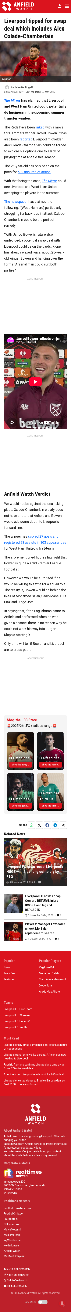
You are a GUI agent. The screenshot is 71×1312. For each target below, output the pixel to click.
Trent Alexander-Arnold (53, 979)
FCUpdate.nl (11, 1218)
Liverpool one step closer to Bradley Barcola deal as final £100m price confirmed (34, 1082)
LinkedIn (11, 1193)
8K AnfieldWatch (16, 1286)
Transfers (10, 973)
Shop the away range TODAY (22, 764)
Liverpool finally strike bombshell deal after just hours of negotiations (35, 1046)
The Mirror (49, 181)
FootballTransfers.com (17, 1208)
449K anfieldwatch (17, 1274)
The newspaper (16, 202)
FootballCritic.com (14, 1213)
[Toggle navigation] (66, 6)
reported (26, 139)
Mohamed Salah (49, 973)
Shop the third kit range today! (52, 805)
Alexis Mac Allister (50, 991)
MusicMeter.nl (12, 1234)
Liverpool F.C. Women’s (17, 1015)
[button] (59, 6)
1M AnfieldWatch (16, 1280)
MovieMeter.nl (12, 1229)
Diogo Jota (45, 985)
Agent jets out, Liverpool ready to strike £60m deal (34, 1074)
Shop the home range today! (52, 764)
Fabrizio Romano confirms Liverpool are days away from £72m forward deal (34, 1066)
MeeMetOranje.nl (14, 1256)
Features (9, 979)
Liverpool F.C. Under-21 (17, 1021)
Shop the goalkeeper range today (22, 805)
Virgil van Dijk (47, 967)
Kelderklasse (11, 1245)
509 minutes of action (34, 172)
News (7, 967)
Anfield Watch (12, 1250)
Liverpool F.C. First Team (18, 1009)
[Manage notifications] (62, 1304)
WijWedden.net (13, 1240)
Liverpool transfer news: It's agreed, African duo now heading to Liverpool (35, 1056)
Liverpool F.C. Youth (15, 1027)
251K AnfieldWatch (18, 1269)
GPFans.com (11, 1224)
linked (40, 127)
